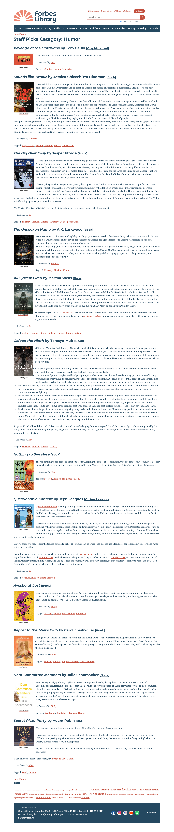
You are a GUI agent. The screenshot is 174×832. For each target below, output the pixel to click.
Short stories (87, 661)
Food (24, 772)
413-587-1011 (71, 811)
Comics (48, 69)
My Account (94, 11)
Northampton (47, 577)
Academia (49, 713)
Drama (75, 790)
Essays (87, 790)
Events (83, 28)
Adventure (28, 790)
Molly (53, 606)
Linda (53, 654)
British (44, 790)
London (54, 794)
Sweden (66, 798)
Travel (71, 798)
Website (125, 22)
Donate (140, 11)
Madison (32, 138)
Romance (81, 613)
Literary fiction (45, 794)
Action (25, 333)
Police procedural (69, 221)
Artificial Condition (92, 316)
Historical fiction (149, 789)
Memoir (48, 145)
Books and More (33, 28)
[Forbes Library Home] (35, 16)
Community (118, 28)
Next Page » (20, 34)
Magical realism (71, 478)
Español (151, 812)
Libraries (67, 69)
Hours (118, 11)
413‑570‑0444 (96, 811)
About (18, 28)
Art (39, 790)
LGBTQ (53, 446)
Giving (131, 28)
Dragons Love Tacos (62, 758)
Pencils (124, 794)
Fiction (36, 221)
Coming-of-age (39, 333)
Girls (138, 790)
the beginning (86, 554)
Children (95, 28)
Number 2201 (118, 557)
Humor (57, 69)
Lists (35, 794)
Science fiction (74, 333)
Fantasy (26, 221)
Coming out (69, 790)
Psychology (18, 798)
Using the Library (54, 28)
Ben (30, 215)
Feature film (114, 789)
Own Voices (68, 613)
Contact (129, 11)
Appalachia (28, 145)
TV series (77, 798)
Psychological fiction (151, 794)
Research (72, 28)
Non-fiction (68, 145)
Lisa (53, 62)
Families (94, 790)
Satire (34, 798)
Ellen (31, 765)
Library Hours (26, 817)
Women (85, 797)
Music (57, 145)
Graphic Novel (97, 48)
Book (111, 77)
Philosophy (130, 794)
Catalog (135, 22)
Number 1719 (46, 557)
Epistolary (62, 713)
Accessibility (107, 11)
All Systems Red (65, 312)
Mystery (54, 221)
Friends (154, 28)
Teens (106, 28)
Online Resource (97, 499)
